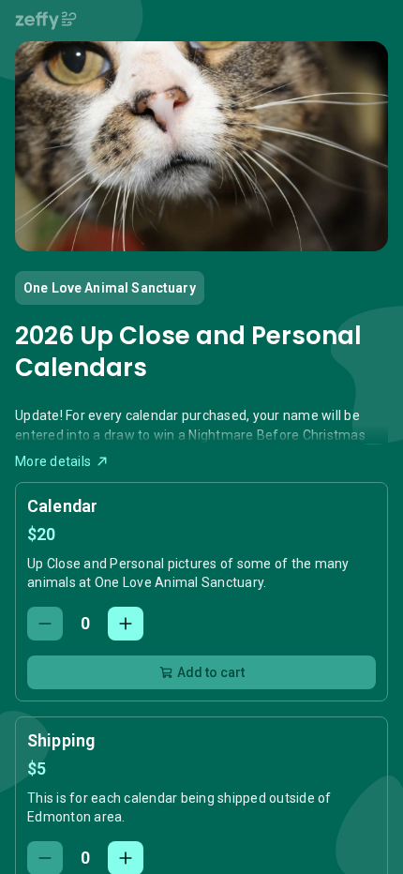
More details (53, 461)
